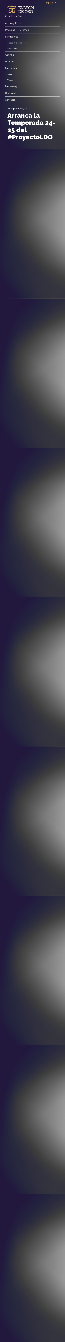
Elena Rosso (12, 48)
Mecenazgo (11, 86)
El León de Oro (13, 16)
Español (50, 3)
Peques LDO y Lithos (17, 30)
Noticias (9, 61)
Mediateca (11, 68)
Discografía (11, 93)
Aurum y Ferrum (14, 23)
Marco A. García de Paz (18, 43)
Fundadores (11, 36)
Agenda (9, 54)
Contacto (10, 99)
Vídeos (10, 80)
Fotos (9, 74)
